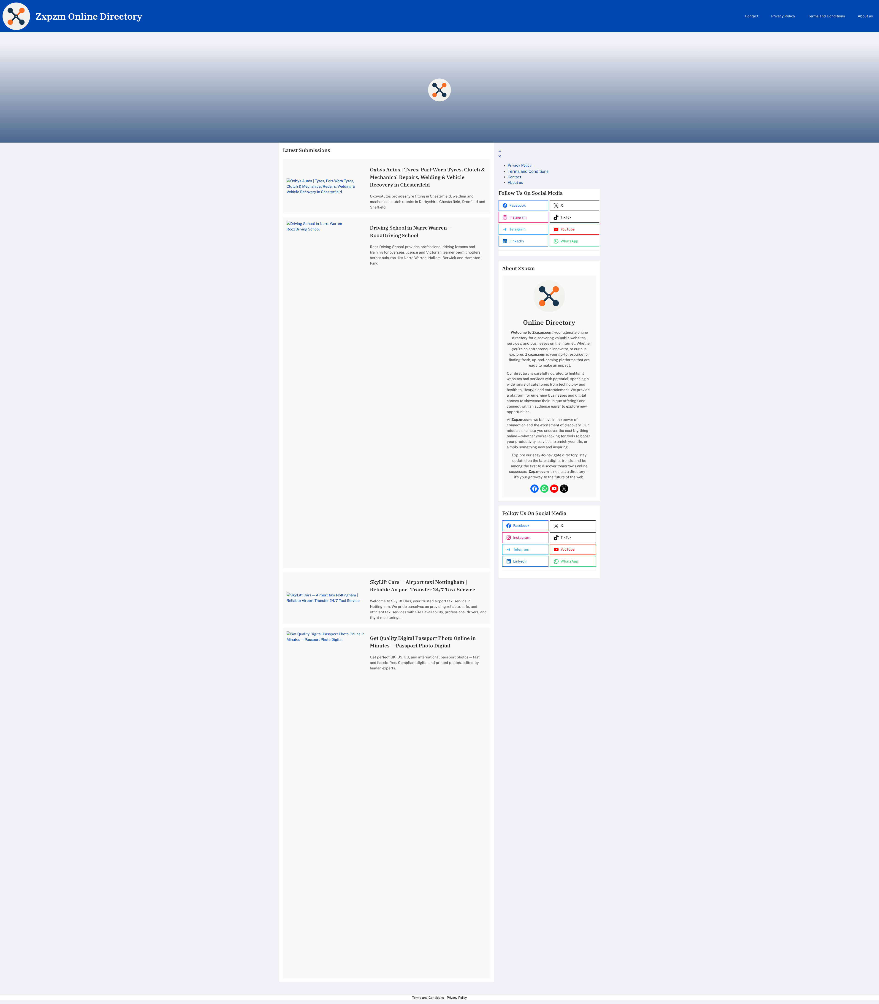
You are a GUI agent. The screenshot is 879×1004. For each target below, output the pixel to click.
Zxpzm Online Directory (88, 16)
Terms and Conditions (428, 997)
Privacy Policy (457, 997)
